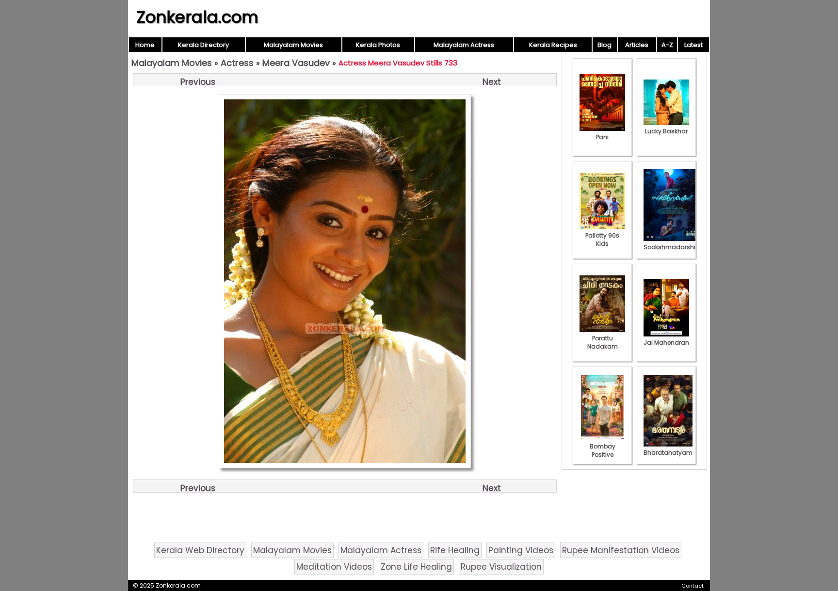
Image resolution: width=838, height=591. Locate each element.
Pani (602, 137)
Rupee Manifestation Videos (620, 550)
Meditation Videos (334, 567)
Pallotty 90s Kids (602, 239)
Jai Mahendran (666, 342)
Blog (604, 44)
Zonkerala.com (197, 17)
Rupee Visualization (501, 567)
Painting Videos (520, 550)
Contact (692, 586)
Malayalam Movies (293, 44)
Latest (693, 44)
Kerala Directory (203, 44)
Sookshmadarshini (672, 247)
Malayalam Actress (464, 44)
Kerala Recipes (553, 44)
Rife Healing (455, 550)
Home (145, 44)
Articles (636, 44)
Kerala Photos (378, 44)
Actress (237, 63)
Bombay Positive (602, 450)
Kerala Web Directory (200, 550)
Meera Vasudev (296, 63)
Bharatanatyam (668, 452)
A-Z (667, 44)
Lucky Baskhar (666, 131)
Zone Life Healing (416, 567)
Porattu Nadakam (602, 342)
